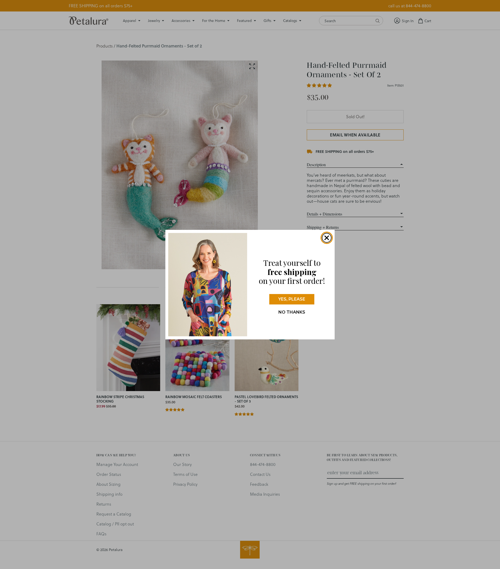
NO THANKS (291, 312)
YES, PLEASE (291, 299)
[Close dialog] (326, 237)
